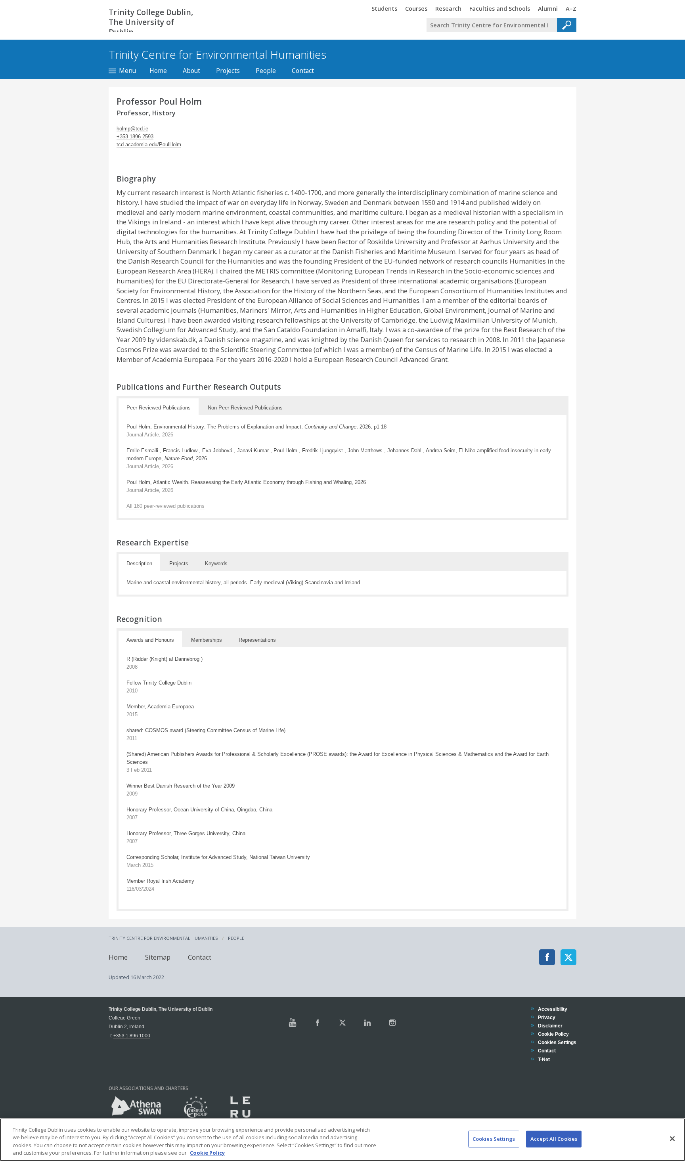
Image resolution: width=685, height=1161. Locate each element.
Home (158, 70)
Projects (228, 70)
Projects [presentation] (178, 563)
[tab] (159, 406)
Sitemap (157, 957)
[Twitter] (568, 957)
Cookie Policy (553, 1034)
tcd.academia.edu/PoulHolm (149, 144)
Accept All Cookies (553, 1138)
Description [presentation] (139, 563)
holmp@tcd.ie (132, 129)
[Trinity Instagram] (392, 1023)
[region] (342, 1139)
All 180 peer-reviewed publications (165, 506)
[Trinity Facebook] (317, 1023)
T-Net (544, 1059)
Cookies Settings (494, 1138)
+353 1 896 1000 (131, 1035)
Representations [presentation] (257, 640)
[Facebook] (547, 957)
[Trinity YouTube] (292, 1023)
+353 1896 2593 (135, 137)
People (266, 70)
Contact (303, 70)
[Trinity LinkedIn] (367, 1023)
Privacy (546, 1017)
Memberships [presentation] (206, 640)
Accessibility (552, 1009)
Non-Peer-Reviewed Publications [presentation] (245, 408)
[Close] (672, 1138)
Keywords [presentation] (216, 563)
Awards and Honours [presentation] (150, 640)
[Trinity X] (342, 1023)
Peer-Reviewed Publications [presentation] (158, 408)
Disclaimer (550, 1025)
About (191, 70)
